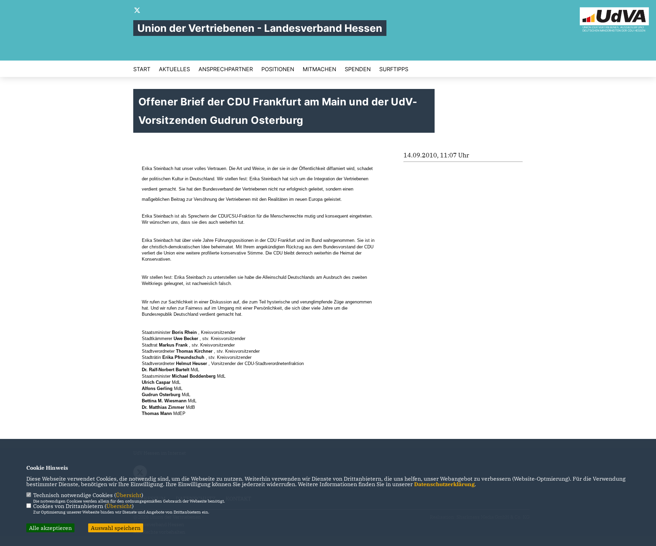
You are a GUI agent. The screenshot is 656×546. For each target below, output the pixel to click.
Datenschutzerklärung (444, 484)
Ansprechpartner (226, 69)
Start (141, 69)
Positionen (277, 69)
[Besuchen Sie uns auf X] (137, 11)
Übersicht (128, 495)
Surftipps (393, 69)
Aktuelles (174, 69)
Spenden (358, 69)
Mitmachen (319, 69)
